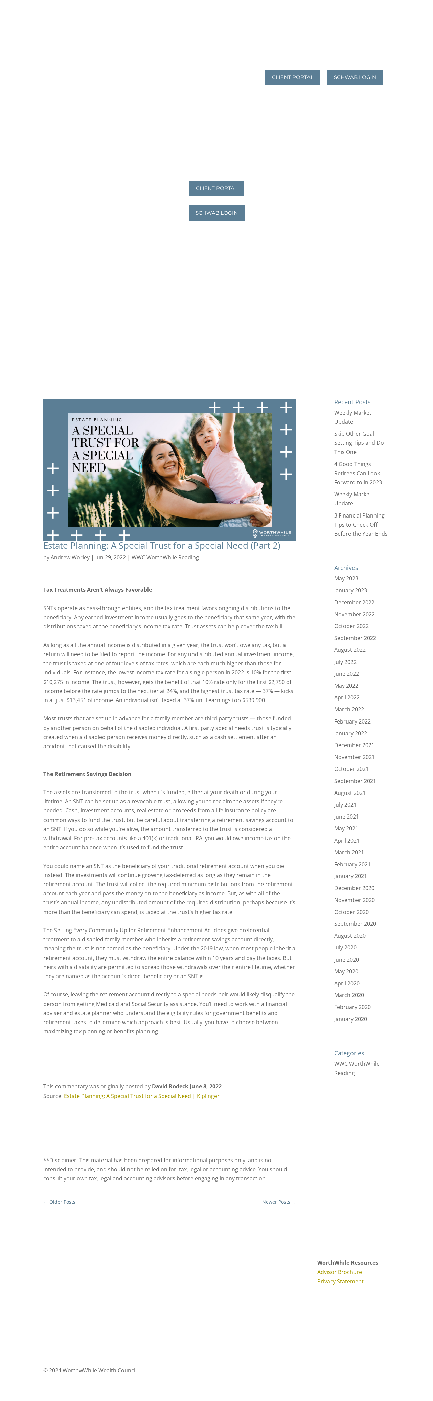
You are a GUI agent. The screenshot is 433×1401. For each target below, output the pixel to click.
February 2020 (352, 1007)
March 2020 (349, 995)
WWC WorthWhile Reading (165, 557)
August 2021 (350, 793)
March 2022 (349, 709)
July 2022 (345, 662)
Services (235, 64)
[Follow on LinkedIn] (258, 1263)
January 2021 (350, 876)
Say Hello (240, 116)
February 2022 (352, 721)
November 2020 (354, 900)
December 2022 (354, 602)
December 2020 (354, 888)
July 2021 (345, 804)
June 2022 (346, 673)
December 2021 (354, 745)
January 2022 (350, 733)
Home (216, 39)
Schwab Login (217, 213)
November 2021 (354, 757)
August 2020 (350, 935)
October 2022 (351, 626)
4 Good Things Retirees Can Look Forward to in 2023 (358, 473)
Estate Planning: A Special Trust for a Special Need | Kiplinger (142, 1096)
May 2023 (346, 578)
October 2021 (351, 769)
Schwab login (355, 77)
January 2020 (350, 1019)
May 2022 (346, 685)
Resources (232, 90)
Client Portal (293, 77)
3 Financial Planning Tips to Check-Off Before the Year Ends (361, 524)
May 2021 (346, 828)
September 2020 (355, 923)
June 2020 (346, 959)
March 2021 (349, 852)
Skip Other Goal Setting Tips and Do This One (359, 443)
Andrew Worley (70, 557)
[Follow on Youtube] (245, 1263)
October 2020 (351, 912)
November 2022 (354, 614)
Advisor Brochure (339, 1272)
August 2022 (350, 649)
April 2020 (347, 983)
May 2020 (346, 971)
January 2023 (350, 590)
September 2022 (355, 638)
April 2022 (347, 697)
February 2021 (352, 864)
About (237, 39)
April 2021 (347, 840)
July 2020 (345, 947)
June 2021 (346, 816)
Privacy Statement (340, 1281)
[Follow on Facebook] (231, 1263)
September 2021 (355, 781)
